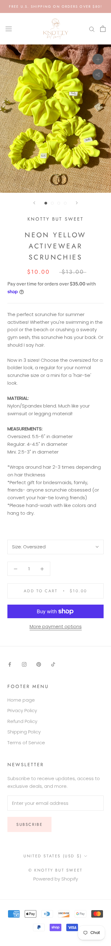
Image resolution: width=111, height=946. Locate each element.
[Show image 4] (65, 203)
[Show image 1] (45, 203)
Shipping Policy (24, 732)
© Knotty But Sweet (55, 870)
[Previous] (34, 202)
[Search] (92, 29)
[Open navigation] (9, 28)
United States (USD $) (52, 856)
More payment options (56, 626)
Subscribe (29, 824)
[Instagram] (24, 664)
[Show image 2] (52, 203)
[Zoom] (97, 59)
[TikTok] (53, 664)
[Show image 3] (58, 203)
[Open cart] (102, 29)
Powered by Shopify (55, 879)
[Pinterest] (38, 664)
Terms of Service (26, 742)
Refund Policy (22, 721)
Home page (21, 700)
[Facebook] (9, 664)
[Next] (77, 202)
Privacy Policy (22, 710)
